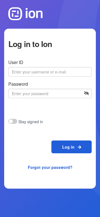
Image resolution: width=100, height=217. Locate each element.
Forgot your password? (50, 167)
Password (18, 84)
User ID (15, 62)
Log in (70, 147)
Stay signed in (30, 121)
